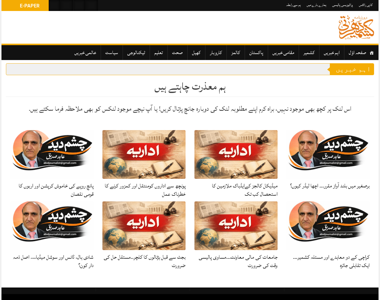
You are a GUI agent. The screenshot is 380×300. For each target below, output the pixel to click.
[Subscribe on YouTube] (80, 5)
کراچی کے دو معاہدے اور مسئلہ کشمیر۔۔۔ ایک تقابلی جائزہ (331, 261)
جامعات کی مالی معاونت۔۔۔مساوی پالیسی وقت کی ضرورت (238, 261)
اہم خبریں (332, 52)
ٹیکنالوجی (136, 52)
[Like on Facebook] (67, 5)
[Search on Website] (55, 5)
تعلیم (158, 52)
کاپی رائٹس (366, 4)
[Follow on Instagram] (92, 5)
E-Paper (29, 6)
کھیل (196, 52)
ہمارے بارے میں (316, 4)
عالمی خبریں (85, 52)
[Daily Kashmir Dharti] (356, 27)
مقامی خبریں (283, 52)
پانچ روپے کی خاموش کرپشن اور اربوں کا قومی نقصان (56, 190)
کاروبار (216, 52)
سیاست (111, 52)
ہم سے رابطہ (293, 4)
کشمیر (309, 52)
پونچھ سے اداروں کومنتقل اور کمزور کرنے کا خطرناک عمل (145, 190)
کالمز (235, 52)
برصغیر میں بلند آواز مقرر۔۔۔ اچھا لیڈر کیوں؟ (330, 186)
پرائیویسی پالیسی (342, 4)
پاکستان (256, 52)
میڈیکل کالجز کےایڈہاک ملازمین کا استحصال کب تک (245, 190)
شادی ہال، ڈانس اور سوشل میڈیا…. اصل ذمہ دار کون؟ (53, 261)
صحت (177, 52)
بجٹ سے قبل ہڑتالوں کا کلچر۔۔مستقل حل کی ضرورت (145, 261)
